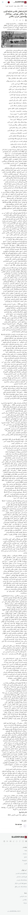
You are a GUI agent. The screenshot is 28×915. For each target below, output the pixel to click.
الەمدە (25, 864)
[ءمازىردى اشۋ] (3, 2)
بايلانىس (25, 900)
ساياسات (25, 854)
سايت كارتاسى (23, 897)
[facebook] (20, 841)
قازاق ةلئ (24, 821)
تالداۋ (25, 857)
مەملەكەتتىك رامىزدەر (22, 880)
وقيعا (15, 6)
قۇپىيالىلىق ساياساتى (22, 877)
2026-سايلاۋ (20, 6)
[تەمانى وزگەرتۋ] (7, 2)
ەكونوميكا (24, 861)
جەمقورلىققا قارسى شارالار (21, 883)
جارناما (25, 903)
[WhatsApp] (23, 20)
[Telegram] (20, 20)
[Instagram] (26, 20)
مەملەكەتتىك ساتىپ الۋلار (21, 887)
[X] (14, 20)
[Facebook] (17, 20)
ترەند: (25, 6)
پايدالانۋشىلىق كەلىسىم (21, 874)
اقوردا (7, 6)
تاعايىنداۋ (11, 6)
